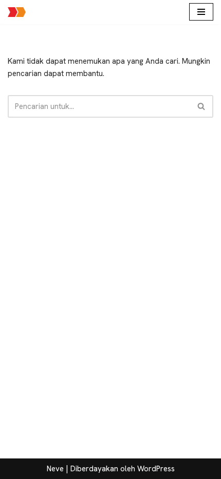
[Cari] (201, 106)
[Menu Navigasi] (201, 12)
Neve (55, 469)
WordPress (156, 469)
